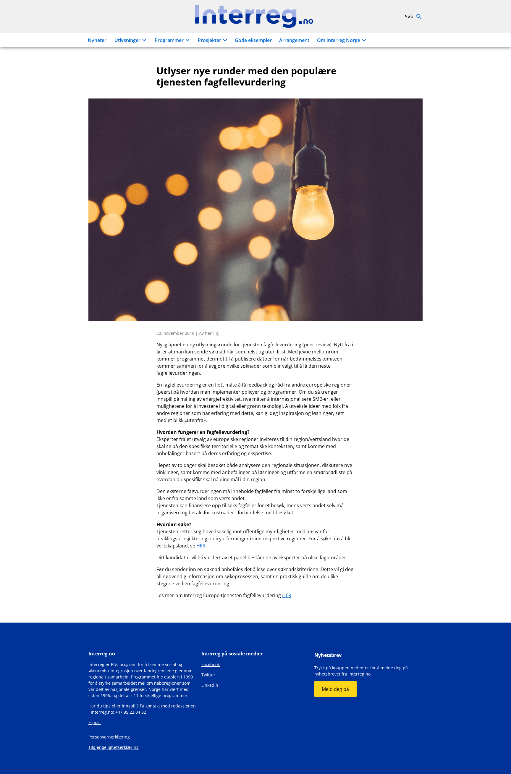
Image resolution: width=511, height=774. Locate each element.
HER (201, 545)
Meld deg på (335, 689)
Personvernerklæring (109, 737)
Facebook (210, 664)
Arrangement (294, 40)
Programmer (169, 40)
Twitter (208, 675)
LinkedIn (209, 685)
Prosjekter (209, 40)
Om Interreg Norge (338, 40)
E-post (94, 722)
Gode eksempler (253, 40)
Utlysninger (127, 40)
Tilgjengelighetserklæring (113, 747)
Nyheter (97, 40)
